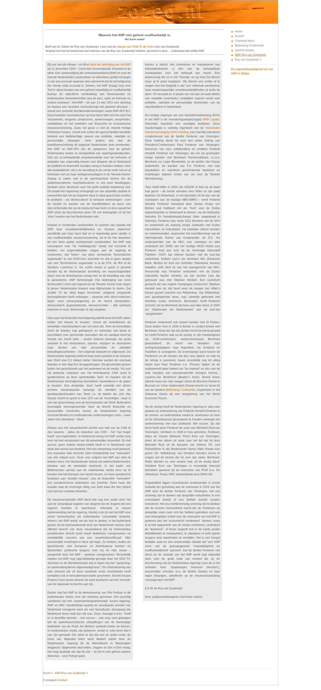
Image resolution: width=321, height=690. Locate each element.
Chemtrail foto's (244, 40)
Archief (239, 36)
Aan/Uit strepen (244, 50)
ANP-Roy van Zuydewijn (250, 55)
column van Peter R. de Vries (135, 46)
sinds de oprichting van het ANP (110, 64)
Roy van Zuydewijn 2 (248, 59)
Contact (62, 680)
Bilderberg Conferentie (249, 45)
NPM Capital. (211, 119)
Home (239, 31)
